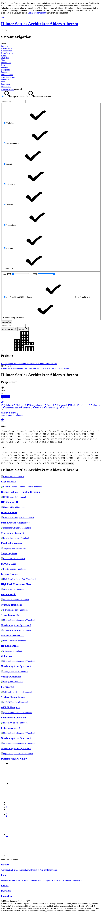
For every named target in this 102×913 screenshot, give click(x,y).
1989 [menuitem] (92, 434)
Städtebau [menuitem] (5, 58)
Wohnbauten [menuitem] (6, 51)
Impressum (69, 880)
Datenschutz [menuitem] (6, 86)
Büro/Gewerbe (18, 870)
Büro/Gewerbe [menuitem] (7, 53)
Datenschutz (79, 880)
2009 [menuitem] (60, 439)
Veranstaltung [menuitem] (52, 408)
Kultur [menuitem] (4, 55)
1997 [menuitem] (60, 436)
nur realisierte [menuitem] (7, 415)
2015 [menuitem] (11, 442)
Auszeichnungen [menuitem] (8, 77)
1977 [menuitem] (94, 431)
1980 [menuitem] (19, 434)
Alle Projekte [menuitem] (6, 48)
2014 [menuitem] (3, 442)
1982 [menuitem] (35, 434)
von (7, 274)
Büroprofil (13, 880)
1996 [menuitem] (52, 436)
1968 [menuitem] (21, 431)
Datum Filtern (67, 463)
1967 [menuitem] (13, 431)
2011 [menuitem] (76, 439)
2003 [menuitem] (11, 439)
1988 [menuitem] (84, 434)
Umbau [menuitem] (39, 408)
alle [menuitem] (2, 361)
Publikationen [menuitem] (7, 74)
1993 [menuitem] (27, 436)
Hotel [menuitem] (73, 405)
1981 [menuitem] (27, 434)
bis (34, 274)
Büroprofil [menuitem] (5, 70)
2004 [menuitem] (19, 439)
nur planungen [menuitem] (19, 415)
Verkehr (43, 870)
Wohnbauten (6, 870)
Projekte (4, 46)
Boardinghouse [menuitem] (36, 405)
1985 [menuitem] (60, 434)
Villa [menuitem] (65, 408)
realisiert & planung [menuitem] (9, 413)
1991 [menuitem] (11, 436)
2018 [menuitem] (35, 442)
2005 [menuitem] (27, 439)
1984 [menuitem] (52, 434)
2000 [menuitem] (84, 436)
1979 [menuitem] (11, 434)
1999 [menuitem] (76, 436)
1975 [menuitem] (78, 431)
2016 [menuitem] (19, 442)
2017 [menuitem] (27, 442)
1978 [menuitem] (3, 434)
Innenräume (52, 870)
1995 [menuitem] (44, 436)
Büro (3, 65)
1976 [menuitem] (86, 431)
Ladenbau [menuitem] (84, 405)
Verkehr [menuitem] (4, 60)
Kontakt (4, 90)
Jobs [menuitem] (3, 82)
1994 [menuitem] (35, 436)
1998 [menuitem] (68, 436)
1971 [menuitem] (46, 431)
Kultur (28, 870)
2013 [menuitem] (92, 439)
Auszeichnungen (43, 880)
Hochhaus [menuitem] (61, 405)
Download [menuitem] (5, 79)
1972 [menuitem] (54, 431)
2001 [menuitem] (92, 436)
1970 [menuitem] (37, 431)
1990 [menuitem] (3, 436)
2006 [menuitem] (35, 439)
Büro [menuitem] (50, 405)
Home (11, 90)
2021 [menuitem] (60, 442)
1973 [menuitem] (62, 431)
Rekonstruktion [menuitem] (12, 408)
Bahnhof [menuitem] (8, 405)
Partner (21, 880)
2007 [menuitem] (44, 439)
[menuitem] (4, 402)
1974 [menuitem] (70, 431)
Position (4, 880)
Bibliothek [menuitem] (20, 405)
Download (55, 880)
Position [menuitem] (4, 67)
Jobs (62, 880)
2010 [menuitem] (68, 439)
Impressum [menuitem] (5, 84)
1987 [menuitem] (76, 434)
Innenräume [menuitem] (6, 62)
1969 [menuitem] (29, 431)
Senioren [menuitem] (27, 408)
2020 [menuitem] (52, 442)
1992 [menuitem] (19, 436)
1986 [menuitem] (68, 434)
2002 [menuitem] (3, 439)
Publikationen (30, 880)
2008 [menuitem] (52, 439)
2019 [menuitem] (44, 442)
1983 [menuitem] (44, 434)
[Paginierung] (26, 834)
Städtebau (35, 870)
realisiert (4, 390)
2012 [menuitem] (84, 439)
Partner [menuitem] (4, 72)
